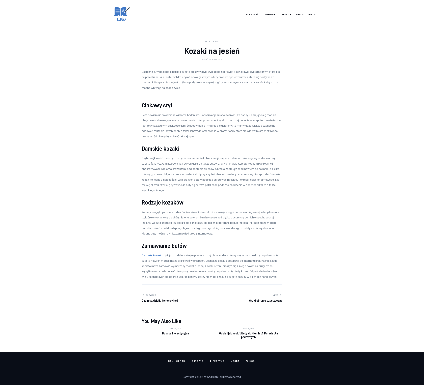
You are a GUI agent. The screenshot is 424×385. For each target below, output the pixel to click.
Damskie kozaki (151, 255)
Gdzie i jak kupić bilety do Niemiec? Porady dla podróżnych (248, 335)
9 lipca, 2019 (175, 329)
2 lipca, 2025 (248, 329)
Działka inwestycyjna (175, 333)
